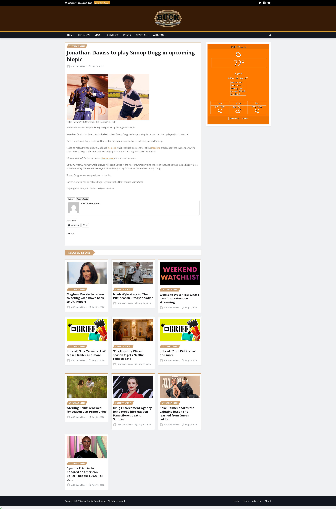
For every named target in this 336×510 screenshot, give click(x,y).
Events (127, 35)
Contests (112, 35)
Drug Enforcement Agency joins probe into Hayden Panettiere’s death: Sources (132, 413)
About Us (158, 35)
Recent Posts (82, 199)
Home (70, 35)
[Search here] (270, 35)
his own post (107, 158)
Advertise (141, 35)
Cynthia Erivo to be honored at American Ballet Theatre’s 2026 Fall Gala (85, 473)
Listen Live (84, 35)
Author (71, 199)
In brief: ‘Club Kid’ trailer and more (177, 353)
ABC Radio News (78, 66)
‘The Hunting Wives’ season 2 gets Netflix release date (128, 355)
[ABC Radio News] (73, 207)
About (268, 501)
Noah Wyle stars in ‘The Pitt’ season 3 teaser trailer (133, 296)
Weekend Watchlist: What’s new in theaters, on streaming (180, 298)
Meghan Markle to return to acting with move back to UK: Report (85, 297)
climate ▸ (238, 118)
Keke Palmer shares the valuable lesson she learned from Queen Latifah (177, 413)
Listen (246, 501)
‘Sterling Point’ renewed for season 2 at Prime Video (87, 410)
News (97, 35)
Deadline (155, 147)
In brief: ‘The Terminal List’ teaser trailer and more (86, 353)
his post (112, 147)
